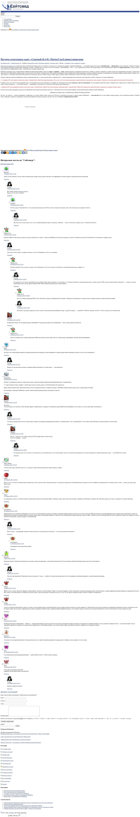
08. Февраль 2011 (5, 63)
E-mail (3, 701)
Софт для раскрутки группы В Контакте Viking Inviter (15, 736)
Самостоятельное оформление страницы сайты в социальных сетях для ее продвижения (28, 802)
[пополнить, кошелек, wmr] (8, 66)
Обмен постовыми (9, 22)
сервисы (82, 63)
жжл (72, 63)
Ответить (6, 179)
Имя (2, 698)
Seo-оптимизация (7, 757)
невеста (55, 66)
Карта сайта (7, 26)
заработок (77, 63)
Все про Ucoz (6, 781)
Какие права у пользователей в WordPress (15, 796)
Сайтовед (11, 812)
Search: (2, 14)
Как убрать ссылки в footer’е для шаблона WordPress (18, 795)
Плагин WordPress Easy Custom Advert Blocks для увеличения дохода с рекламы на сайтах (28, 807)
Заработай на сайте (33, 63)
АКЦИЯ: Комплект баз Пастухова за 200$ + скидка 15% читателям (22, 808)
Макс (5, 650)
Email (24, 29)
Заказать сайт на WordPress (11, 20)
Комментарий (4, 715)
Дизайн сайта (6, 754)
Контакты (6, 25)
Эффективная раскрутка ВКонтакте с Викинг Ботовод (16, 739)
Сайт (2, 703)
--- (1, 811)
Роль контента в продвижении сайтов (14, 790)
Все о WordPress (6, 778)
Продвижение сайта (7, 760)
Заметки (4, 784)
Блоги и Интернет (7, 769)
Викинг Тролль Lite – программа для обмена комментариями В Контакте (21, 742)
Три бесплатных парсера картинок (13, 804)
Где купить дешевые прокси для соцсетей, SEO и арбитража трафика (23, 805)
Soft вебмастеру (6, 763)
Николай (6, 635)
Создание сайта (54, 63)
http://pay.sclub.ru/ (23, 191)
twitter (37, 29)
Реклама (6, 23)
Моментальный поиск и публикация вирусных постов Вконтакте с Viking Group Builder (25, 733)
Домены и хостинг (7, 752)
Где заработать (8, 19)
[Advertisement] (49, 43)
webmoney (68, 63)
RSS (12, 29)
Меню (2, 13)
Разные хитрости (7, 775)
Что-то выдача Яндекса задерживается (14, 792)
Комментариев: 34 (16, 63)
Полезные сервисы (44, 63)
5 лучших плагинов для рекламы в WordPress (16, 793)
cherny (5, 494)
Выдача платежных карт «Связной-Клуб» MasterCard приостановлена (42, 59)
